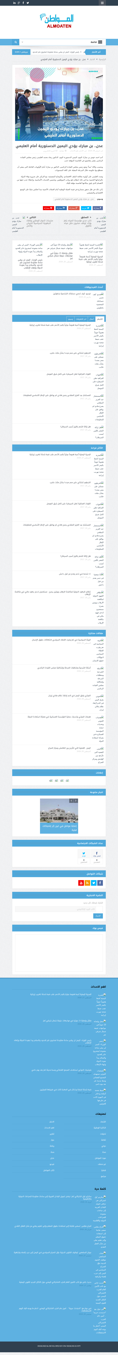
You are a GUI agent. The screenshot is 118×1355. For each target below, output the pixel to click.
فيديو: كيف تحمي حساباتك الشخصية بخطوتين (72, 293)
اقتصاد (103, 1122)
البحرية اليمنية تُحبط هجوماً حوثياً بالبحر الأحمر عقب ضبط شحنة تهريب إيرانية (91, 259)
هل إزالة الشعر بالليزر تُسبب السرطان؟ (75, 426)
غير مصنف (102, 1164)
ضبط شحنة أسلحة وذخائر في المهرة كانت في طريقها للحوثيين (65, 1089)
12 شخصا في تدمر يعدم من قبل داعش (75, 574)
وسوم (70, 319)
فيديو (52, 1164)
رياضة (52, 1146)
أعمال (91, 319)
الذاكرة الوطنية (100, 1128)
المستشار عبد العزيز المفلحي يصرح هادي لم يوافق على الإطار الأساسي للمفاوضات (57, 395)
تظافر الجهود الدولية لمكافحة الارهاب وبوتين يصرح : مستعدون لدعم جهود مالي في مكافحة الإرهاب (53, 593)
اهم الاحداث (74, 151)
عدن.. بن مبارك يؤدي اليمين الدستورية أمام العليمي (74, 199)
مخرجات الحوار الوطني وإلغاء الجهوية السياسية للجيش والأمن (39, 223)
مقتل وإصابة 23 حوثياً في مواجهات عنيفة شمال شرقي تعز (60, 255)
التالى (32, 217)
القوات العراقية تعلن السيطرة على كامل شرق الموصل (69, 374)
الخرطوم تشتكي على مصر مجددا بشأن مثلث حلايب (70, 353)
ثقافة (103, 1140)
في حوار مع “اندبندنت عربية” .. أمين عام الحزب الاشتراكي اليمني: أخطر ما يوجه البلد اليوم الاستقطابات (55, 1310)
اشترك (98, 916)
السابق (84, 217)
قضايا (103, 1170)
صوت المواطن (100, 1158)
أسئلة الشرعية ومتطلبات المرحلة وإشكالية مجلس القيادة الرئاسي (64, 668)
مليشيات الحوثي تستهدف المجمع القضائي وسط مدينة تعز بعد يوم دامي (61, 1070)
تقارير (52, 1134)
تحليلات (103, 1134)
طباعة (61, 151)
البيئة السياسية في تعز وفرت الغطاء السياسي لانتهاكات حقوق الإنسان (61, 640)
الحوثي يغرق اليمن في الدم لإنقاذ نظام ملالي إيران (69, 695)
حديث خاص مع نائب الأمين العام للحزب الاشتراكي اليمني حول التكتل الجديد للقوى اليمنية (55, 1282)
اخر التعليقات (81, 319)
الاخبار (81, 151)
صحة (104, 1152)
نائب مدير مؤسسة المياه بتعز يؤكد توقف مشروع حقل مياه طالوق (78, 223)
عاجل (52, 1158)
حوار (52, 1140)
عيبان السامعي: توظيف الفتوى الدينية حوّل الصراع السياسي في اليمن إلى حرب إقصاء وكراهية (52, 1252)
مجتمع (103, 1176)
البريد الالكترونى (49, 151)
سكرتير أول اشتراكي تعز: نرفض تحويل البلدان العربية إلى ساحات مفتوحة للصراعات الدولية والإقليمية (54, 1198)
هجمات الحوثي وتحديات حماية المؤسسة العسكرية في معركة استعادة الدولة (59, 717)
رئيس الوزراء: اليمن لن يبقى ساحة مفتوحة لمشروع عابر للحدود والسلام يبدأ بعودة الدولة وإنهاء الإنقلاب (69, 52)
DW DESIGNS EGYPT (72, 1346)
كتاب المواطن (48, 1170)
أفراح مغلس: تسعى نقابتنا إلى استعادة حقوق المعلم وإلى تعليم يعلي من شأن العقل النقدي (52, 1226)
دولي (103, 1146)
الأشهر (100, 319)
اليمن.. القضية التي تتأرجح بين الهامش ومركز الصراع (69, 748)
